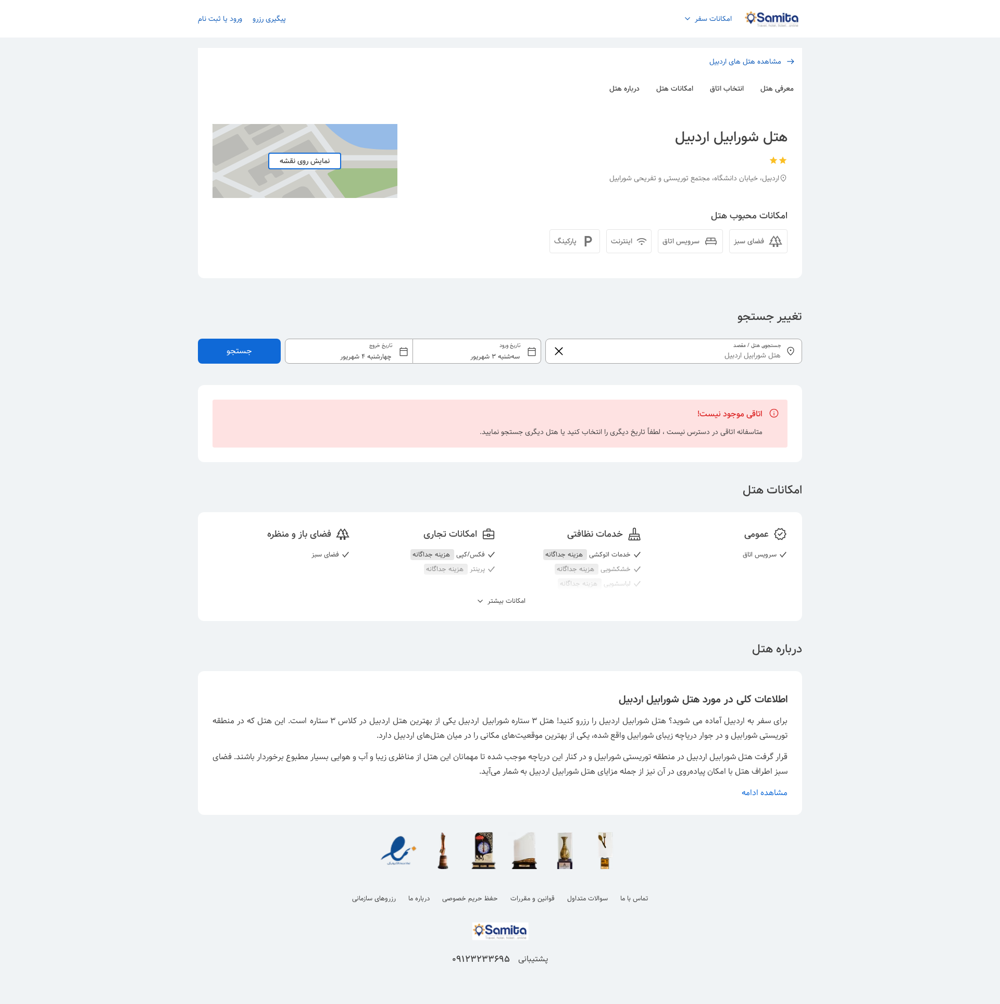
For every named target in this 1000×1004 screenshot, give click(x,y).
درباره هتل (624, 88)
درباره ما (419, 898)
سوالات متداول (587, 898)
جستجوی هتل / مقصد (757, 346)
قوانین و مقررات (532, 898)
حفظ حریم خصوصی (470, 898)
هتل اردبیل (388, 720)
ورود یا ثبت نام (220, 18)
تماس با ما (634, 898)
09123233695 (481, 959)
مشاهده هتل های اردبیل (745, 61)
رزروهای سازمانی (374, 898)
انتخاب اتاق (727, 88)
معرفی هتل (777, 88)
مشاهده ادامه (765, 792)
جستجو (239, 350)
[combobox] (413, 351)
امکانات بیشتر (505, 601)
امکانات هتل (674, 88)
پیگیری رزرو (269, 18)
